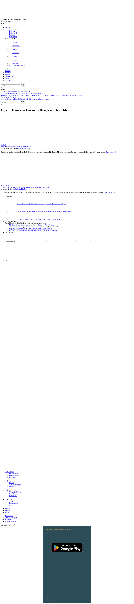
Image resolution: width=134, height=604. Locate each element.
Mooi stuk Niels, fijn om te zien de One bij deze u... (31, 225)
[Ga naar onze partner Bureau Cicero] (79, 240)
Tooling (11, 501)
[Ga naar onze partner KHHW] (87, 240)
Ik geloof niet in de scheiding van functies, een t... (30, 229)
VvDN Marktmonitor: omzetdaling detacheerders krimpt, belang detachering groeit (44, 211)
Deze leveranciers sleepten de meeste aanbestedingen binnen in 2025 (23, 93)
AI (10, 505)
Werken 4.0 (13, 486)
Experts (7, 74)
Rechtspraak (13, 496)
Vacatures (8, 512)
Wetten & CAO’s (15, 492)
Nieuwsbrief (9, 78)
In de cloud (8, 499)
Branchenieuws (14, 475)
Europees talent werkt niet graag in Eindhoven (16, 146)
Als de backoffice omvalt (9, 97)
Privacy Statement (11, 521)
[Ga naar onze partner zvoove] (98, 240)
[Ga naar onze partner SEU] (26, 249)
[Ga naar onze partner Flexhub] (12, 249)
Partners (7, 69)
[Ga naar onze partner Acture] (26, 240)
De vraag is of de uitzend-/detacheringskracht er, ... (33, 230)
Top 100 (8, 73)
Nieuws (3, 145)
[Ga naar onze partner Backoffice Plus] (12, 240)
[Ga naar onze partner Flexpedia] (68, 240)
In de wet (8, 490)
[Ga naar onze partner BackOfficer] (40, 240)
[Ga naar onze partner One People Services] (54, 240)
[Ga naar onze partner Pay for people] (26, 256)
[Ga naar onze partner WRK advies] (41, 256)
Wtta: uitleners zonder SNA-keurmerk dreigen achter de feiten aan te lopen (41, 204)
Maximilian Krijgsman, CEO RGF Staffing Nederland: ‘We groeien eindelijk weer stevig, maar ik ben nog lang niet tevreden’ (42, 95)
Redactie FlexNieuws (24, 148)
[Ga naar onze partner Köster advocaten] (12, 256)
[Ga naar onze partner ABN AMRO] (113, 249)
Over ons (8, 80)
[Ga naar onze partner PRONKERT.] (41, 249)
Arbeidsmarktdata (15, 485)
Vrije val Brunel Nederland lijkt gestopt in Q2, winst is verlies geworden (25, 99)
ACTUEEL (9, 27)
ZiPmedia (8, 519)
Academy (8, 71)
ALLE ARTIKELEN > (17, 65)
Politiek (11, 483)
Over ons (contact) (11, 518)
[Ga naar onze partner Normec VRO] (55, 249)
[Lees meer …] (111, 152)
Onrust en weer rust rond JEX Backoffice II (15, 91)
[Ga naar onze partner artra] (84, 249)
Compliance (13, 494)
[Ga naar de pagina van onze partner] (19, 273)
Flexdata (12, 477)
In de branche (5, 185)
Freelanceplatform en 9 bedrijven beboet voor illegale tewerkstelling (39, 219)
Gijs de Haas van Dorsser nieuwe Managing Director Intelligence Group (25, 187)
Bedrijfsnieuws (14, 473)
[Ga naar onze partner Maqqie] (70, 249)
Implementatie (14, 503)
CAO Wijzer (9, 76)
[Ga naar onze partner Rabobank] (99, 249)
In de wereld (9, 481)
